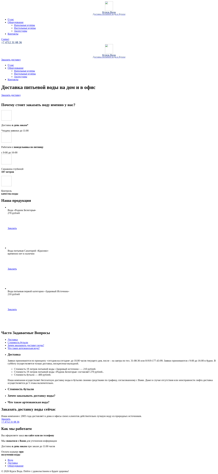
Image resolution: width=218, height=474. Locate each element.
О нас (11, 19)
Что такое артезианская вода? (24, 348)
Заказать (12, 228)
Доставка (13, 339)
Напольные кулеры (24, 25)
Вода (10, 460)
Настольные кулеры (25, 28)
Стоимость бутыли (18, 342)
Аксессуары (20, 31)
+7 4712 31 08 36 (11, 42)
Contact (5, 39)
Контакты (13, 33)
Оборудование (15, 22)
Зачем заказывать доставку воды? (26, 345)
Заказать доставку (11, 59)
